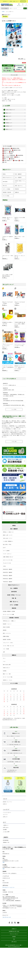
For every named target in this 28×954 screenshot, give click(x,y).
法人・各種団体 (18, 177)
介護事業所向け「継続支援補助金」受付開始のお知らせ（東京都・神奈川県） (13, 395)
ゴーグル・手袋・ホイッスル (8, 645)
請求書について (8, 126)
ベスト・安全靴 (6, 648)
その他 (5, 162)
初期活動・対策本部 (7, 192)
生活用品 (4, 670)
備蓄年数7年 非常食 (16, 150)
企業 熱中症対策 (7, 148)
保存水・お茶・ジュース (7, 535)
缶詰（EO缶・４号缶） (7, 544)
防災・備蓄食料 (18, 174)
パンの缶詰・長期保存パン (8, 541)
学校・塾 (4, 185)
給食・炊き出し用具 (7, 664)
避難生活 (17, 192)
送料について (7, 116)
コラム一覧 (14, 441)
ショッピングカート (7, 812)
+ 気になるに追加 (14, 74)
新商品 (4, 174)
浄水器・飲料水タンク (8, 160)
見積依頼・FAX (6, 842)
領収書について (8, 122)
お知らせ (5, 803)
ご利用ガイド (5, 825)
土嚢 (4, 651)
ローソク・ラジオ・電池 (7, 676)
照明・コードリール (7, 633)
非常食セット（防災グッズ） (8, 532)
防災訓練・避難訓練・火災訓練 (9, 611)
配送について (7, 112)
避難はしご (18, 157)
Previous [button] (3, 35)
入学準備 (21, 160)
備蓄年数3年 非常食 (15, 148)
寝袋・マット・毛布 (7, 673)
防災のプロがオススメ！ (8, 177)
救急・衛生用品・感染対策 (8, 157)
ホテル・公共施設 (6, 189)
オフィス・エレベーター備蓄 (8, 614)
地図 (3, 862)
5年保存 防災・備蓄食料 (7, 575)
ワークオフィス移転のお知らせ (9, 385)
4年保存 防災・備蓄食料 (7, 572)
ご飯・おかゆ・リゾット (7, 538)
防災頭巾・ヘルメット (7, 623)
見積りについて (8, 129)
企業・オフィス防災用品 (8, 153)
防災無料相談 (5, 840)
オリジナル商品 (6, 195)
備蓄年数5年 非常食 (7, 150)
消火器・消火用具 (6, 627)
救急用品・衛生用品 (7, 639)
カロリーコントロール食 (7, 560)
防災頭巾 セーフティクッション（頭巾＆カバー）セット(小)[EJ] (20, 367)
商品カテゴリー (7, 169)
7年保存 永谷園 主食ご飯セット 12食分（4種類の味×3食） (20, 324)
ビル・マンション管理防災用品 (9, 155)
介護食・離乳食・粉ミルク (8, 556)
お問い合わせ (5, 827)
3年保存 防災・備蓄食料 (7, 569)
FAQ (14, 939)
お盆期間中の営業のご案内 (8, 389)
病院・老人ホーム (18, 185)
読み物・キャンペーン (7, 801)
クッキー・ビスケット (7, 553)
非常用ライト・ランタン (7, 680)
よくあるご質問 (6, 831)
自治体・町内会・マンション (20, 181)
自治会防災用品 (20, 155)
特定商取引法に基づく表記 (14, 931)
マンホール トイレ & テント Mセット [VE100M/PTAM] (7, 367)
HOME (3, 11)
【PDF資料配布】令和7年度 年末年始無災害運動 (13, 400)
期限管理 (12, 151)
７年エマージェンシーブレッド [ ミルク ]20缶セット (7, 346)
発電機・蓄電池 (6, 636)
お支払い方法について (9, 109)
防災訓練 (16, 160)
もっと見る (14, 409)
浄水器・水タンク (6, 667)
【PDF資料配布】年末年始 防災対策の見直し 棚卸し (14, 405)
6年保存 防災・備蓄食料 (7, 578)
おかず (4, 547)
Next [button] (25, 35)
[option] (14, 35)
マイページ (5, 814)
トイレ (4, 661)
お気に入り (5, 816)
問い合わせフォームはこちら (8, 887)
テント (4, 658)
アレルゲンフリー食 (7, 563)
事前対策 (17, 189)
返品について (7, 119)
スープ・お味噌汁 (6, 550)
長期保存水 (12, 158)
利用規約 (14, 936)
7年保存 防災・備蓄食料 (7, 581)
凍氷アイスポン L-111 (19, 236)
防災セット (6, 151)
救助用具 (4, 630)
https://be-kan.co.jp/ (7, 917)
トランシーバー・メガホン (8, 642)
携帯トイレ (6, 158)
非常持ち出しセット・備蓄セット (9, 620)
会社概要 (5, 829)
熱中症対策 (5, 16)
